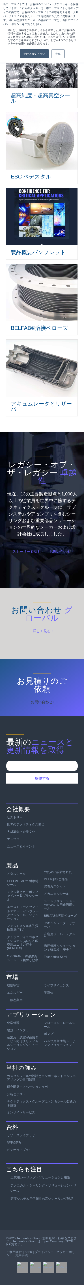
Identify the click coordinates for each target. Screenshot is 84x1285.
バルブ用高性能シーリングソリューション (59, 1043)
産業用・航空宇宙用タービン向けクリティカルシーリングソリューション (22, 1043)
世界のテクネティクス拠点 (26, 824)
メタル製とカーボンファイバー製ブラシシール (22, 895)
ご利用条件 (14, 1252)
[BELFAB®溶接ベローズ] (42, 292)
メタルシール (16, 873)
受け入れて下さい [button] (34, 53)
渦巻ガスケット (55, 886)
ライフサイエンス (56, 985)
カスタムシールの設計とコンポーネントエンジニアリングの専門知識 (41, 1077)
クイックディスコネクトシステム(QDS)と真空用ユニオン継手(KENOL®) (22, 942)
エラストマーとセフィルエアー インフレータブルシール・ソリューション (23, 913)
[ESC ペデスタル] (42, 140)
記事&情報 (14, 1142)
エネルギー (15, 992)
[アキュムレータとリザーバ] (42, 368)
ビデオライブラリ (19, 1150)
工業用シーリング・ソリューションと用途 (40, 1177)
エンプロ (13, 839)
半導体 (48, 992)
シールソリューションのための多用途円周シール (59, 904)
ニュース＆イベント (21, 846)
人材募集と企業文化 (21, 832)
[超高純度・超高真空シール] (42, 68)
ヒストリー (15, 817)
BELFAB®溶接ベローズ (39, 328)
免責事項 (21, 1255)
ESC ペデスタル (31, 177)
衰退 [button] (58, 53)
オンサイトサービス (21, 1112)
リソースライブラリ (21, 1135)
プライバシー (44, 1252)
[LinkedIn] (48, 1267)
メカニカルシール (56, 893)
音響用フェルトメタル (59, 935)
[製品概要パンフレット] (42, 216)
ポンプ (48, 1034)
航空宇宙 (13, 985)
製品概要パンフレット (38, 252)
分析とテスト (16, 1094)
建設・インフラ (18, 1030)
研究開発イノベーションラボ (27, 1087)
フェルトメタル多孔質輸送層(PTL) (22, 927)
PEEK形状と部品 (56, 879)
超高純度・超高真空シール (40, 98)
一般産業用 (15, 1000)
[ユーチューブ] (61, 1267)
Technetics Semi (55, 956)
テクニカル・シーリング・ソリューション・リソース (43, 1188)
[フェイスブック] (22, 1267)
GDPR (28, 1252)
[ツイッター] (35, 1267)
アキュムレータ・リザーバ (59, 925)
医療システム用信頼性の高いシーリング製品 (42, 1198)
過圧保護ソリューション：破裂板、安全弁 (59, 947)
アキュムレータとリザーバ (41, 406)
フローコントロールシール (59, 1024)
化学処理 (13, 1023)
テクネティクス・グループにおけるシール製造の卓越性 (41, 1103)
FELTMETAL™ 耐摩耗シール (22, 883)
